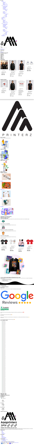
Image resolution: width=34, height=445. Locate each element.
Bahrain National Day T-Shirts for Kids (5, 246)
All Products (4, 70)
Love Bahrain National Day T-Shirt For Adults (29, 248)
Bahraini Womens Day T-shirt (21, 249)
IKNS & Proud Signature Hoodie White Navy (29, 68)
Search (1, 46)
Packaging (1, 206)
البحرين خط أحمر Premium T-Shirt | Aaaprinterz (4, 72)
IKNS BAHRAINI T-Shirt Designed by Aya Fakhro (4, 91)
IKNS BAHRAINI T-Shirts (4, 88)
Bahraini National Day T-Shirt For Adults (12, 248)
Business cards (2, 189)
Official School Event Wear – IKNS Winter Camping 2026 (13, 72)
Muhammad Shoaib (16, 442)
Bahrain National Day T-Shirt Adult (13, 246)
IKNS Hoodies (29, 66)
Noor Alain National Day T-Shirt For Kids (4, 248)
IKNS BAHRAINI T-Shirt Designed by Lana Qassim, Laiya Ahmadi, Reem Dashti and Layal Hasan (21, 92)
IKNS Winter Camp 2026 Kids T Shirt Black (21, 74)
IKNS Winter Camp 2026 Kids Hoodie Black (12, 74)
